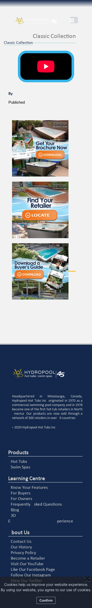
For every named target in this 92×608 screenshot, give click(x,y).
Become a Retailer (28, 558)
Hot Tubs (19, 461)
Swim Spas (20, 467)
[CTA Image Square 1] (47, 148)
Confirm (46, 600)
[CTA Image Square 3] (47, 271)
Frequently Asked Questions (36, 504)
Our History (21, 547)
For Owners (21, 498)
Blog (15, 510)
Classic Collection (18, 43)
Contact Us (21, 541)
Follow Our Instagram (31, 575)
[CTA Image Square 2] (47, 210)
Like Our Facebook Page (33, 569)
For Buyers (20, 493)
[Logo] (30, 21)
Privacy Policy (23, 552)
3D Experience (40, 518)
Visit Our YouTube (27, 564)
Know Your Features (29, 487)
